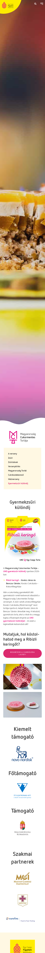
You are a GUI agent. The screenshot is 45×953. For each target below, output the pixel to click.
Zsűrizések (13, 462)
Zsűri (10, 458)
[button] (35, 4)
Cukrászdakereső (16, 475)
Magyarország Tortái (17, 470)
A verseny (12, 453)
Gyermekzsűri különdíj (18, 483)
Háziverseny (13, 479)
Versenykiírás (14, 466)
